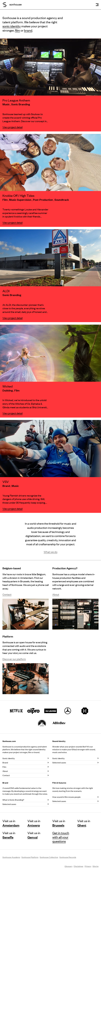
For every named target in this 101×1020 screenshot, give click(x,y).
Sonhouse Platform (29, 857)
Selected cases (59, 762)
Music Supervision (20, 199)
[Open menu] (97, 4)
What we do (50, 552)
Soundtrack (61, 199)
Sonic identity (8, 758)
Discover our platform (14, 659)
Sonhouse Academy (11, 857)
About (55, 594)
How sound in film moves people (66, 797)
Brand (6, 485)
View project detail (12, 127)
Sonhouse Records (67, 857)
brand (28, 30)
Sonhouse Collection (49, 857)
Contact (6, 594)
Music (6, 104)
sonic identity (11, 26)
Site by (96, 866)
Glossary (68, 866)
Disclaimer (78, 866)
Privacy (88, 866)
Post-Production (43, 199)
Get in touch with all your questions (60, 837)
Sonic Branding (20, 104)
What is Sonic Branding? (13, 799)
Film (5, 199)
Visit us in (10, 823)
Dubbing (7, 390)
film (17, 30)
